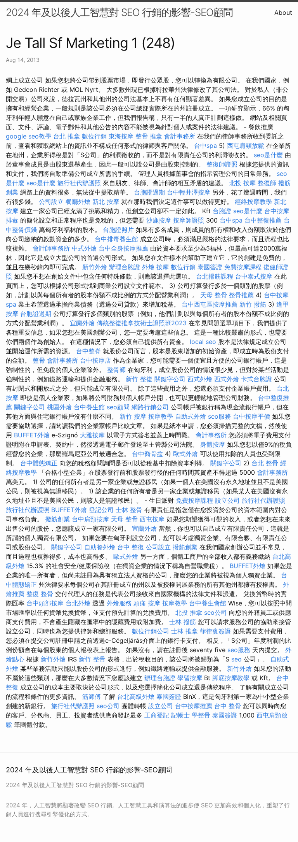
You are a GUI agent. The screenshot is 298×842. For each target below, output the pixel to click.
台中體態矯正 (38, 463)
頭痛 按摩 (146, 603)
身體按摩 (212, 444)
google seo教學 (28, 136)
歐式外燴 (185, 454)
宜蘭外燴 (82, 323)
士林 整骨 (129, 510)
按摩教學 (160, 416)
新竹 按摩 (133, 416)
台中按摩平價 (251, 416)
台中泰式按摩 (253, 276)
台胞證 (222, 211)
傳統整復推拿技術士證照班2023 (142, 323)
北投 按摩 (242, 183)
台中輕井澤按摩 (188, 192)
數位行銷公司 (150, 631)
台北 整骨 (264, 463)
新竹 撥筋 (252, 304)
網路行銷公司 (150, 407)
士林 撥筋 (182, 622)
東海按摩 (121, 136)
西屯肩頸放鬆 (245, 145)
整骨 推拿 (148, 136)
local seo (203, 342)
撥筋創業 (57, 519)
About (283, 12)
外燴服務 (119, 603)
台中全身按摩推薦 (123, 248)
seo (236, 659)
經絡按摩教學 (253, 201)
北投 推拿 (188, 612)
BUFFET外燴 (32, 435)
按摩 (162, 267)
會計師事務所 (51, 248)
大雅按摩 (92, 435)
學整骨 (201, 715)
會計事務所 (179, 136)
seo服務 (219, 416)
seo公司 (215, 612)
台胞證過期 (149, 192)
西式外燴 (199, 379)
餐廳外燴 (78, 201)
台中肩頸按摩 (90, 519)
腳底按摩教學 (230, 678)
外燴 (148, 267)
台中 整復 (130, 547)
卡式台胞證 (256, 379)
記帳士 (180, 715)
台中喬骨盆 (147, 454)
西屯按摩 (152, 519)
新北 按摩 (105, 201)
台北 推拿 (66, 136)
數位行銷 (94, 136)
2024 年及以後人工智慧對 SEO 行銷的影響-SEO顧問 (119, 12)
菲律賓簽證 (215, 631)
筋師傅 (91, 696)
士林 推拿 (184, 631)
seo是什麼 (268, 155)
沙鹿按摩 (158, 220)
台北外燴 (78, 603)
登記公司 (101, 510)
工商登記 (156, 715)
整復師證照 (221, 164)
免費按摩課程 (243, 267)
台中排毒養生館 (116, 239)
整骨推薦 (241, 295)
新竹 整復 (139, 379)
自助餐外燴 (99, 547)
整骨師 (116, 370)
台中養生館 (89, 407)
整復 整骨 (39, 594)
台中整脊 (88, 351)
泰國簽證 (210, 267)
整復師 (267, 183)
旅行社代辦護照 (79, 183)
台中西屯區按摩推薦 (209, 304)
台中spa (205, 145)
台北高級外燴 (135, 696)
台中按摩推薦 (193, 706)
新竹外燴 (94, 267)
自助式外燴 (190, 416)
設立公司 (227, 500)
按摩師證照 (188, 220)
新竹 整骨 (92, 659)
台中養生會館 (207, 603)
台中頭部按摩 (45, 603)
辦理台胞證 (124, 267)
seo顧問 (118, 407)
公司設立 (51, 201)
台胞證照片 (118, 229)
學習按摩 (189, 678)
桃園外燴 (59, 407)
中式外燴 (84, 248)
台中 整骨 (227, 706)
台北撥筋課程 (214, 276)
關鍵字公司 (169, 379)
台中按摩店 (95, 360)
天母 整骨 (213, 295)
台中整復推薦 (263, 220)
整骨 (39, 360)
